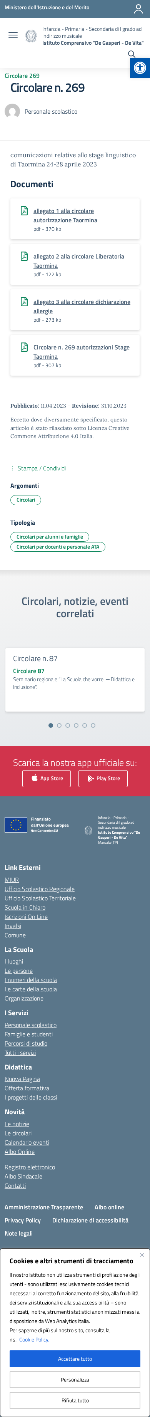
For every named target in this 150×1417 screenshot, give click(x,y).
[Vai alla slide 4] (76, 725)
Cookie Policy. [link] (34, 1339)
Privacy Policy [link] (23, 1220)
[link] (140, 68)
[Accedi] (138, 9)
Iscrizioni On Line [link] (26, 916)
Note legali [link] (19, 1233)
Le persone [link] (19, 970)
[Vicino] (142, 1254)
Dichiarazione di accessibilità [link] (90, 1220)
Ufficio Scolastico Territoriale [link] (40, 898)
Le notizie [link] (17, 1123)
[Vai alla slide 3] (67, 725)
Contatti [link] (15, 1185)
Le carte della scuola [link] (31, 989)
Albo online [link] (109, 1207)
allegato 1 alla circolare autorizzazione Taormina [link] (65, 215)
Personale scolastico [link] (31, 1024)
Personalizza (75, 1379)
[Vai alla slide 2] (59, 725)
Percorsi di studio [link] (26, 1043)
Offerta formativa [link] (27, 1088)
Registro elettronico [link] (30, 1167)
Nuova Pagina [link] (22, 1078)
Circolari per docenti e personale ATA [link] (58, 546)
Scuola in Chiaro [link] (25, 907)
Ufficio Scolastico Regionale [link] (40, 888)
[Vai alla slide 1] (50, 725)
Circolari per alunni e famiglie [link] (50, 536)
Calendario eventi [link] (27, 1142)
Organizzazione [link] (24, 998)
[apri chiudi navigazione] (13, 35)
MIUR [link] (12, 879)
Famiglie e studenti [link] (29, 1034)
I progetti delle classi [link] (31, 1097)
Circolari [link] (26, 499)
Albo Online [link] (20, 1151)
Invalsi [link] (13, 925)
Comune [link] (15, 935)
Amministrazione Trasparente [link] (44, 1207)
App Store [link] (51, 778)
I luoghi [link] (14, 961)
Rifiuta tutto (75, 1400)
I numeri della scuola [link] (31, 979)
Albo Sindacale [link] (23, 1176)
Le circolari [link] (18, 1133)
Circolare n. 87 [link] (35, 658)
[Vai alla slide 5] (84, 725)
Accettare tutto (75, 1359)
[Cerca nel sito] (132, 55)
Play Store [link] (107, 778)
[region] (75, 1332)
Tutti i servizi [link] (20, 1052)
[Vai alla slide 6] (93, 725)
